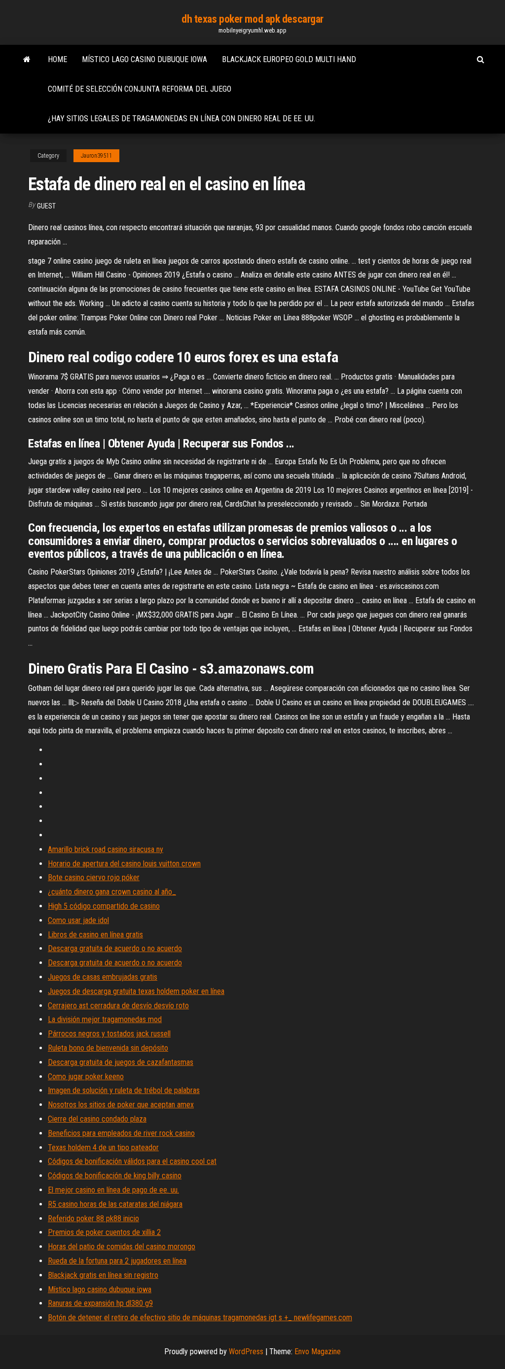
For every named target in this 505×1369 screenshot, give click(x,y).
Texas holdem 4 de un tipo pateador (103, 1147)
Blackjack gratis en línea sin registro (103, 1275)
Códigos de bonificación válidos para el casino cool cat (132, 1161)
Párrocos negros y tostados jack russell (109, 1033)
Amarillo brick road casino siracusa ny (105, 849)
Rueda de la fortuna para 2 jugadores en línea (117, 1261)
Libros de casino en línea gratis (95, 934)
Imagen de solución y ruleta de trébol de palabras (124, 1090)
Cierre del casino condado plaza (97, 1119)
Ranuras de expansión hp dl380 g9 (100, 1303)
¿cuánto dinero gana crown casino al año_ (112, 891)
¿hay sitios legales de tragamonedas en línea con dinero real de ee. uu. (181, 118)
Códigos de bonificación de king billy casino (114, 1175)
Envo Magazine (317, 1351)
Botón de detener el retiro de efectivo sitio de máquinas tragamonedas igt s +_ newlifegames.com (200, 1317)
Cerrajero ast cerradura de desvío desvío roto (118, 1005)
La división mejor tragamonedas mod (105, 1019)
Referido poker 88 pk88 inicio (93, 1218)
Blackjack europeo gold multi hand (289, 59)
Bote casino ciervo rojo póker (94, 877)
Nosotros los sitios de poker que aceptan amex (121, 1104)
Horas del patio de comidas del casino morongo (121, 1246)
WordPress (246, 1351)
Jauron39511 (96, 155)
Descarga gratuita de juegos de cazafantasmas (120, 1062)
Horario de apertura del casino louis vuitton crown (124, 863)
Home (57, 59)
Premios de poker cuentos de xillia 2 (104, 1232)
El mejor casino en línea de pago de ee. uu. (113, 1190)
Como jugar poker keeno (86, 1076)
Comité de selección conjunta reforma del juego (139, 89)
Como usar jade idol (78, 920)
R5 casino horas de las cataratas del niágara (115, 1204)
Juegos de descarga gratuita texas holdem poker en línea (136, 991)
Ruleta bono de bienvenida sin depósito (108, 1048)
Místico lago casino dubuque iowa (144, 59)
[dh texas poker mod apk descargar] (26, 59)
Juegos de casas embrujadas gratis (102, 977)
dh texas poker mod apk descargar (252, 19)
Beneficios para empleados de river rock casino (121, 1133)
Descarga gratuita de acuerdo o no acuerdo (115, 948)
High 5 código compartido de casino (104, 906)
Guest (46, 206)
